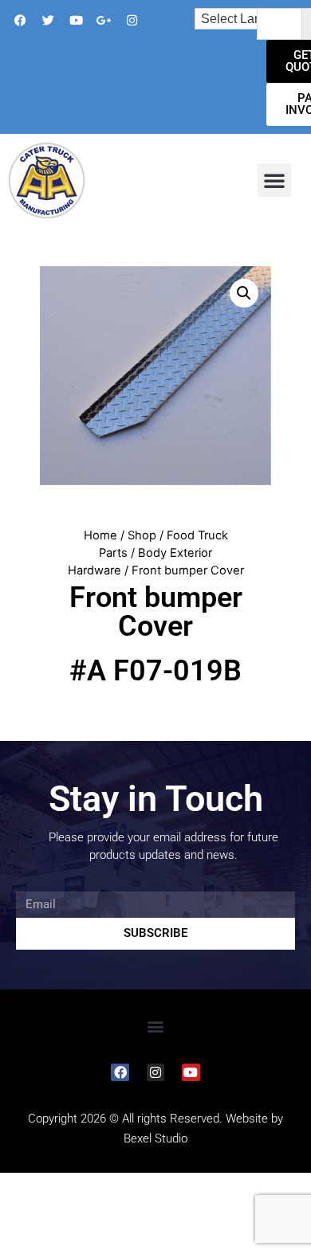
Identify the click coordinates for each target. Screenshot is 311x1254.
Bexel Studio (155, 1138)
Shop (142, 535)
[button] (274, 180)
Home (100, 535)
